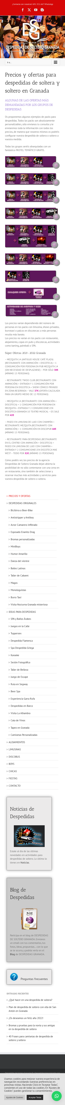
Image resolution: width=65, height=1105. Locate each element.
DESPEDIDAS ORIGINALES (22, 503)
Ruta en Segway (19, 684)
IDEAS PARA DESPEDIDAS (22, 611)
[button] (57, 1096)
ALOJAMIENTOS (17, 742)
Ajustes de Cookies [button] (14, 1097)
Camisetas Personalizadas (24, 734)
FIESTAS (13, 778)
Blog (12, 954)
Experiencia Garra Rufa (23, 698)
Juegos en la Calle (20, 626)
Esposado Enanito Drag (23, 532)
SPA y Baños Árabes (21, 618)
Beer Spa (15, 691)
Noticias (24, 862)
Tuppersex (16, 633)
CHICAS (13, 771)
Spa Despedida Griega (22, 647)
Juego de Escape (19, 676)
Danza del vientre (20, 561)
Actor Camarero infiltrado (24, 524)
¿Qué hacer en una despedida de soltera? (30, 999)
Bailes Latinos (18, 568)
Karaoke (15, 655)
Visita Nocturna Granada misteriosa (29, 604)
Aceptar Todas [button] (35, 1097)
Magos (14, 582)
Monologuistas (18, 590)
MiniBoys (15, 546)
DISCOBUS (14, 756)
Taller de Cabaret (19, 575)
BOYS (11, 763)
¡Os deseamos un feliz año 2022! (26, 1018)
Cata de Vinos (18, 720)
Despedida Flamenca (22, 640)
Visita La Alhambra (20, 713)
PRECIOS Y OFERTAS (19, 496)
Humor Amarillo (19, 553)
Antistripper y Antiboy (22, 517)
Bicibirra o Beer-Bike (22, 510)
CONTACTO (14, 785)
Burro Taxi (16, 597)
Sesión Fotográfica (20, 662)
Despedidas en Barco (22, 705)
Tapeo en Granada (20, 727)
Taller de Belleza (19, 669)
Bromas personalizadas (23, 539)
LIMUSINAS (15, 749)
